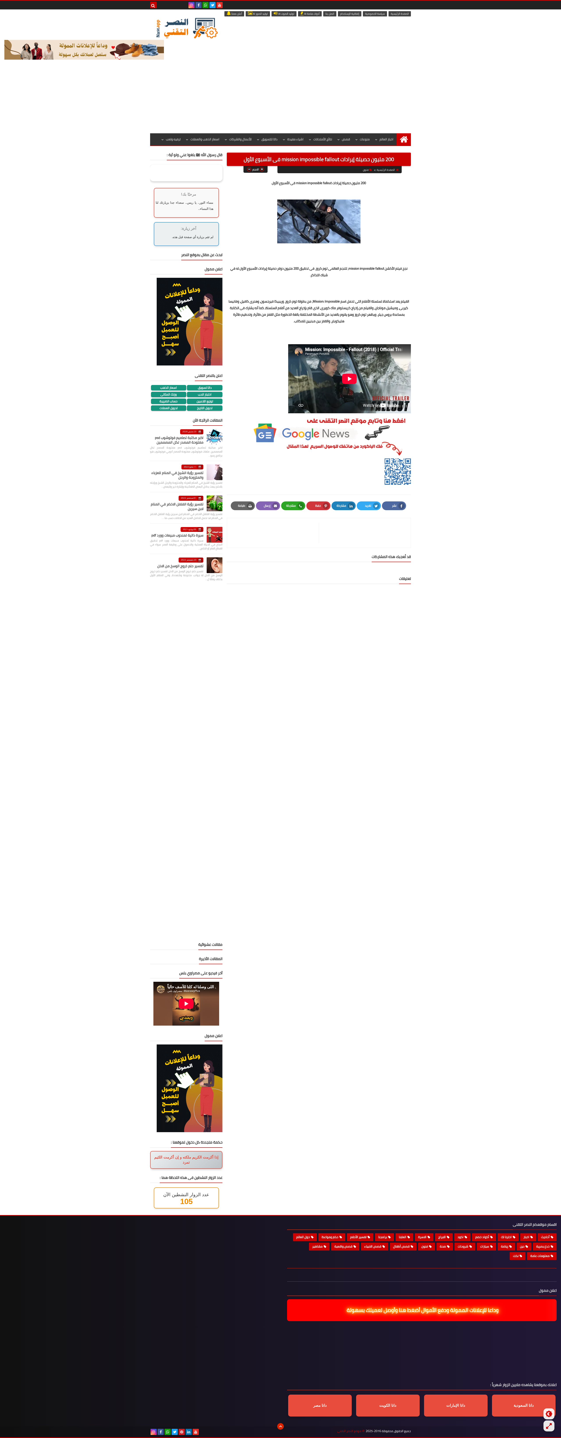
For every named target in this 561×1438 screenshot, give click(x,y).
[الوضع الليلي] (548, 1413)
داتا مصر (320, 1405)
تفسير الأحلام (358, 1237)
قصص (346, 139)
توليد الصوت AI (286, 13)
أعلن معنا (236, 13)
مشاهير (317, 1246)
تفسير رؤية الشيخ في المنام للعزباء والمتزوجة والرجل (177, 475)
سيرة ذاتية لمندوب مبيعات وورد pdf (177, 535)
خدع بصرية (543, 1246)
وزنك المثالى (168, 394)
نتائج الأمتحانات (322, 139)
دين (522, 1246)
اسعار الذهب (168, 387)
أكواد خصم (482, 1237)
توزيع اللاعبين (205, 401)
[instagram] (191, 5)
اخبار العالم (386, 139)
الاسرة (422, 1237)
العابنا (402, 1237)
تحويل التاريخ (204, 408)
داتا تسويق (205, 387)
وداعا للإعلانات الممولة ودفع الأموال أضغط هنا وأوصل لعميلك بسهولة (424, 1310)
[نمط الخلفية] (548, 1425)
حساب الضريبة (169, 401)
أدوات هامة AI (312, 13)
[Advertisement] (280, 100)
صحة (443, 1246)
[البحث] (153, 5)
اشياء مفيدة (295, 139)
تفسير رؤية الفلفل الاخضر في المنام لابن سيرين (177, 506)
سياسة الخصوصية (375, 13)
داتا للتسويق (269, 139)
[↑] (280, 1426)
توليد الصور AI (260, 13)
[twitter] (212, 5)
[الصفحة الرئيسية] (404, 139)
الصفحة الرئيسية (400, 13)
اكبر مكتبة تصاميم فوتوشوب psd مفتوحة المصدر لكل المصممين (179, 439)
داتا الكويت (387, 1405)
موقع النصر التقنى (349, 1431)
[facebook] (198, 5)
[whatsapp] (205, 5)
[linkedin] (189, 1432)
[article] (275, 532)
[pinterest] (182, 1432)
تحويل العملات (169, 408)
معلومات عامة (540, 1256)
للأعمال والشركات (240, 139)
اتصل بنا (329, 13)
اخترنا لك (506, 1237)
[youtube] (220, 5)
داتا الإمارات (455, 1405)
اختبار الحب (204, 394)
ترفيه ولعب (173, 139)
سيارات (484, 1246)
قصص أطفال (401, 1246)
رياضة (504, 1246)
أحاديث (545, 1237)
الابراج (442, 1237)
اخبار (526, 1237)
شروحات (463, 1246)
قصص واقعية (343, 1246)
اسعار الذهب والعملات (204, 139)
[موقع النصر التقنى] (186, 28)
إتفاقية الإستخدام (349, 13)
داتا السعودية (524, 1405)
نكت (515, 1256)
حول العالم (303, 1237)
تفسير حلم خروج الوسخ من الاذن (180, 566)
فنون (366, 169)
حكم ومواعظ (330, 1237)
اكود (460, 1237)
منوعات (365, 139)
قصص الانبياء (372, 1246)
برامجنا (382, 1237)
